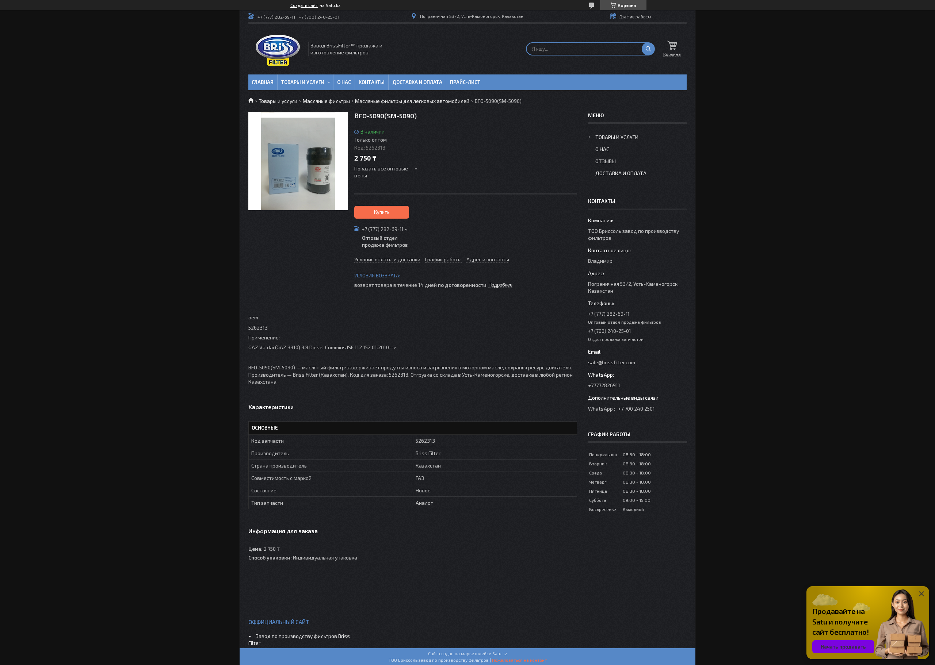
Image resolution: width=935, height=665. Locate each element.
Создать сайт (304, 5)
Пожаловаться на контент (519, 659)
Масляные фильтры (326, 101)
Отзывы (605, 161)
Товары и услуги (302, 82)
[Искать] (648, 48)
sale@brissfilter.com (611, 362)
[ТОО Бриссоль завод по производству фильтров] (278, 49)
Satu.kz (499, 653)
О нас (344, 82)
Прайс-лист (465, 82)
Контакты (372, 82)
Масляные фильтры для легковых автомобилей (412, 101)
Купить (382, 212)
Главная (263, 82)
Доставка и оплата (417, 82)
